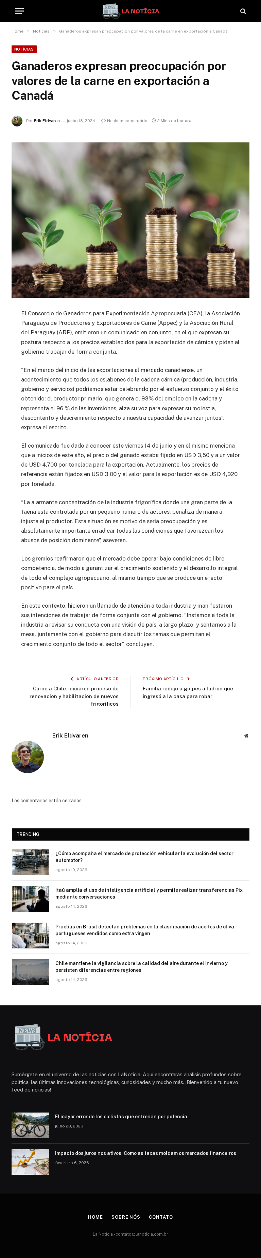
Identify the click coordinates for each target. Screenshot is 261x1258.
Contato (161, 1217)
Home (95, 1217)
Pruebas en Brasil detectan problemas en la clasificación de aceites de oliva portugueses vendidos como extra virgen (144, 930)
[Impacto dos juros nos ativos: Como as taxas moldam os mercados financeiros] (30, 1162)
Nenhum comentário (127, 120)
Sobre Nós (125, 1217)
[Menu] (19, 11)
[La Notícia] (130, 11)
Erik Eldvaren (47, 120)
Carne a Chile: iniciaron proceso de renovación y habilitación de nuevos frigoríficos (74, 696)
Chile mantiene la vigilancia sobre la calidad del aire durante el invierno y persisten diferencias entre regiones (141, 967)
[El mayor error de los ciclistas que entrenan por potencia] (30, 1125)
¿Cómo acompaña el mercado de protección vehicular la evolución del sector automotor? (144, 857)
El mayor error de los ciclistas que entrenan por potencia (121, 1116)
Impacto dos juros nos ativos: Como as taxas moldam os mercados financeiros (145, 1153)
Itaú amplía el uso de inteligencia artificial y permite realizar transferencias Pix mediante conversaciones (149, 893)
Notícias (24, 49)
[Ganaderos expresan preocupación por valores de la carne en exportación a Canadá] (130, 219)
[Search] (242, 11)
